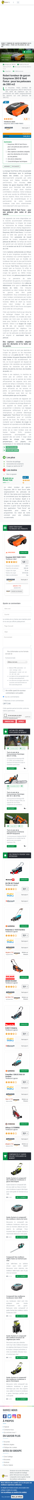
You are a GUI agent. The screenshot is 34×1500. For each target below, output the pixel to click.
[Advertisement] (17, 23)
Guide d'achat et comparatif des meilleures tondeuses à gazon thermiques (16, 1379)
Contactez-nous (9, 1430)
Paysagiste (15, 166)
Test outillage (12, 447)
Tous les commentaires (11, 697)
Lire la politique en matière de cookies (14, 1492)
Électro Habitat (8, 1465)
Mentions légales (9, 1444)
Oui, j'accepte (6, 1497)
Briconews (7, 1459)
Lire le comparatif (21, 1197)
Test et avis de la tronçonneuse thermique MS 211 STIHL (15, 754)
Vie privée (7, 1442)
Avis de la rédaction (14, 159)
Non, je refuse (17, 1497)
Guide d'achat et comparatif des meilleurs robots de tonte (16, 1218)
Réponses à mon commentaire (14, 701)
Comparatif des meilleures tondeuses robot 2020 (15, 1297)
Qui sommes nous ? (10, 1432)
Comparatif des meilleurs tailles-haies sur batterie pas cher (16, 1258)
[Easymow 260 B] (17, 109)
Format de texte (10, 658)
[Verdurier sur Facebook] (5, 1416)
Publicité (6, 1427)
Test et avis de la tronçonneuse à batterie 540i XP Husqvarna (15, 832)
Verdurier (6, 1462)
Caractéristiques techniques (17, 161)
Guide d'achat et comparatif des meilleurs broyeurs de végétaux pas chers (16, 1337)
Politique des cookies (10, 1447)
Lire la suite (11, 768)
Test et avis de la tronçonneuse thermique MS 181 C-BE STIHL (15, 794)
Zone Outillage (8, 1457)
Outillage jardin (12, 450)
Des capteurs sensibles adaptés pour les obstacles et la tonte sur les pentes (19, 154)
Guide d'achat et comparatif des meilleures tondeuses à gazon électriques (16, 1180)
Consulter (23, 552)
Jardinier (7, 166)
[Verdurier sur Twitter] (9, 1416)
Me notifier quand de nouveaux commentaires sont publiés (16, 691)
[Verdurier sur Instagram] (14, 1416)
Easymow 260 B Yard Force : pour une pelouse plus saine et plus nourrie (18, 146)
